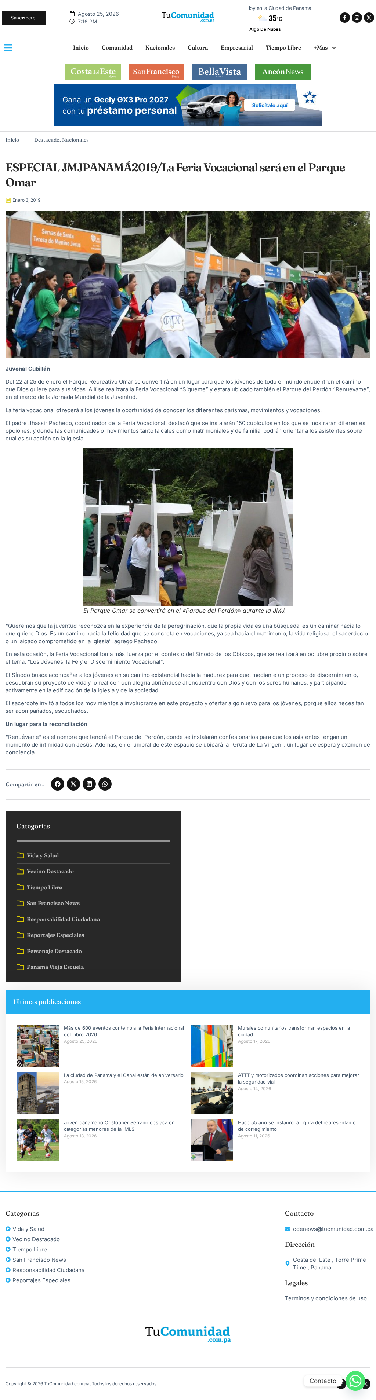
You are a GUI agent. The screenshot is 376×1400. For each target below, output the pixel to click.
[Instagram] (357, 17)
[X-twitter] (369, 17)
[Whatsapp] (355, 1381)
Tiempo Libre (283, 47)
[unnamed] (188, 123)
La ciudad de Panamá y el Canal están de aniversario (124, 1075)
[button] (57, 784)
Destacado (46, 139)
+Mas (321, 47)
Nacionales (160, 47)
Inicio (81, 47)
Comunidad (117, 47)
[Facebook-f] (345, 17)
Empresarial (237, 47)
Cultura (198, 47)
